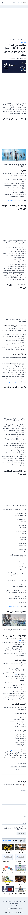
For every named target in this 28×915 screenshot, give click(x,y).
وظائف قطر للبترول (15, 750)
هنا (20, 640)
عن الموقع (22, 901)
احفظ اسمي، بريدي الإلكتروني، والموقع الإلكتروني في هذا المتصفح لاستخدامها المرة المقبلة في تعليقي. (14, 828)
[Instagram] (11, 905)
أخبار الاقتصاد (16, 40)
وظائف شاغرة (9, 40)
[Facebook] (16, 905)
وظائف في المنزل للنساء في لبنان (18, 766)
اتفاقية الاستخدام (7, 901)
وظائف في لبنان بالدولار (20, 769)
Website (24, 823)
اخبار (21, 40)
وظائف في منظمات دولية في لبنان (18, 772)
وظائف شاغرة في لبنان (14, 200)
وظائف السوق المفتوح (14, 606)
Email (24, 817)
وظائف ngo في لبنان (14, 382)
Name (24, 810)
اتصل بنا (16, 901)
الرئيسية (24, 40)
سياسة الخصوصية (14, 903)
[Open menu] (3, 3)
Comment (22, 790)
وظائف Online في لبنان (20, 763)
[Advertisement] (14, 23)
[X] (14, 905)
